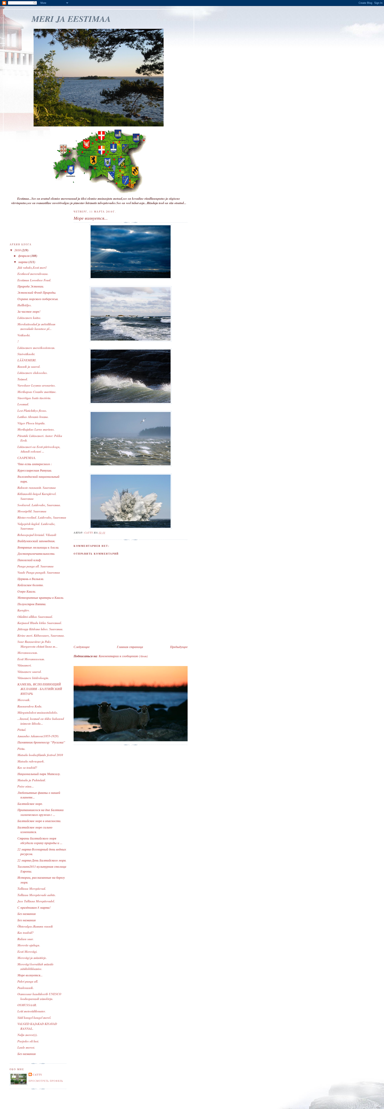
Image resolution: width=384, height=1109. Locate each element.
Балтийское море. (30, 803)
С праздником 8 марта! (34, 907)
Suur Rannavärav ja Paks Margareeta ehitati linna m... (37, 644)
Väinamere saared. (29, 671)
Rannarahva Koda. (29, 706)
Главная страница (130, 647)
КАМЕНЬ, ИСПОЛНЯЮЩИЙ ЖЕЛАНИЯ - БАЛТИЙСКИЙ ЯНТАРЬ (39, 689)
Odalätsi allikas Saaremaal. (35, 616)
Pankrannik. (25, 988)
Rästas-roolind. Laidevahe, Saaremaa (41, 517)
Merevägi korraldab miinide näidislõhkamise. (35, 966)
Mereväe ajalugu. (28, 945)
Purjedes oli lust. (28, 1041)
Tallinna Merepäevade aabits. (36, 895)
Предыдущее (179, 647)
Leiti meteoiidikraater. (31, 1011)
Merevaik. (23, 700)
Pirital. (21, 729)
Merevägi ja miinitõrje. (32, 958)
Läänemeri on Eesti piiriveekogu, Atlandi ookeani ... (38, 449)
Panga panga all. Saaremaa (35, 566)
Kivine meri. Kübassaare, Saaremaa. (41, 635)
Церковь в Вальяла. (30, 579)
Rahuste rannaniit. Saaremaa (36, 487)
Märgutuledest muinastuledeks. (37, 712)
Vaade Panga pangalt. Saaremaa (38, 572)
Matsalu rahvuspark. (31, 761)
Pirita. (21, 748)
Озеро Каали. (26, 591)
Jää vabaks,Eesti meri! (32, 267)
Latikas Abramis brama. (33, 417)
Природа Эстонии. (30, 286)
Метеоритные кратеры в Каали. (40, 597)
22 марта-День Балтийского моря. (41, 860)
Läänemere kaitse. (29, 318)
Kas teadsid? (25, 932)
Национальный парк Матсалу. (39, 774)
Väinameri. (24, 665)
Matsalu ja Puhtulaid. (31, 780)
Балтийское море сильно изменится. (34, 829)
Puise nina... (25, 786)
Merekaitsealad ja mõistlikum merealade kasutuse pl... (36, 326)
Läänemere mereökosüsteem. (36, 348)
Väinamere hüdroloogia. (33, 678)
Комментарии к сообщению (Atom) (123, 656)
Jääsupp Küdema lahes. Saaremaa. (40, 629)
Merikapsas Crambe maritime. (36, 392)
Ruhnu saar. (25, 939)
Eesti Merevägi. (27, 951)
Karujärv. (23, 610)
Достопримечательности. (36, 553)
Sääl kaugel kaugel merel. (34, 1017)
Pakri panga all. (27, 981)
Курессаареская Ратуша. (34, 470)
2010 (18, 250)
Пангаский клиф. (29, 560)
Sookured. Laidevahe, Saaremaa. (39, 505)
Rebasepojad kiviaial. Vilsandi (36, 535)
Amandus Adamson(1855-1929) (38, 736)
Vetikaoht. (23, 335)
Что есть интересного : (34, 464)
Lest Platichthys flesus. (32, 410)
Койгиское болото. (30, 585)
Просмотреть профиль (46, 1080)
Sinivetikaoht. (26, 354)
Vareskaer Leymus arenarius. (36, 385)
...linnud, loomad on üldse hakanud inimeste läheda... (40, 721)
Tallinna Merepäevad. (31, 888)
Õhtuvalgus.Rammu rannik (35, 926)
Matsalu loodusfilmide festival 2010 (40, 755)
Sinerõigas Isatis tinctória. (34, 398)
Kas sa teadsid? (27, 767)
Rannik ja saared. (28, 366)
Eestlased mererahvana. (32, 273)
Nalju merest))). (27, 1035)
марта (23, 262)
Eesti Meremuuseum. (31, 659)
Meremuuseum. (27, 652)
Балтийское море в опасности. (39, 821)
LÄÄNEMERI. (26, 360)
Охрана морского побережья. (37, 299)
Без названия (26, 914)
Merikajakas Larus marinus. (36, 429)
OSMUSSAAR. (27, 1005)
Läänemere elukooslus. (32, 373)
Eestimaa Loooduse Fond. (34, 280)
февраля (24, 255)
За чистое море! (28, 311)
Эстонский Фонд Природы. (36, 292)
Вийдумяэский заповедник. (36, 541)
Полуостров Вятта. (31, 604)
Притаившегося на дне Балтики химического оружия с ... (40, 812)
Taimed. (22, 379)
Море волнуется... (30, 975)
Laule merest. (26, 1047)
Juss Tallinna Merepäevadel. (36, 901)
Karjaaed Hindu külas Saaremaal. (39, 623)
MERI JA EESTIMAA (71, 19)
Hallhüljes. (24, 305)
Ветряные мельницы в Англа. (38, 547)
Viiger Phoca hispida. (31, 423)
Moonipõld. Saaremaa (31, 511)
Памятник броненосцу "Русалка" (41, 742)
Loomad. (23, 404)
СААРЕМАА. (26, 458)
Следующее (82, 647)
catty (37, 1074)
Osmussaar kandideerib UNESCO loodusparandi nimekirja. (39, 996)
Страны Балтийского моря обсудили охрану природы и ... (39, 840)
